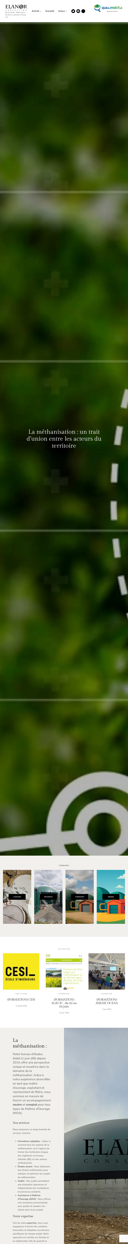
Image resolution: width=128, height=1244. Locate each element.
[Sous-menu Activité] (40, 11)
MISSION (111, 897)
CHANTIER (17, 897)
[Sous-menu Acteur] (66, 11)
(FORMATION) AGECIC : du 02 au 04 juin (64, 1003)
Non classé (21, 994)
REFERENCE (48, 897)
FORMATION (79, 897)
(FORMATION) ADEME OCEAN (107, 1001)
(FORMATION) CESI (21, 999)
